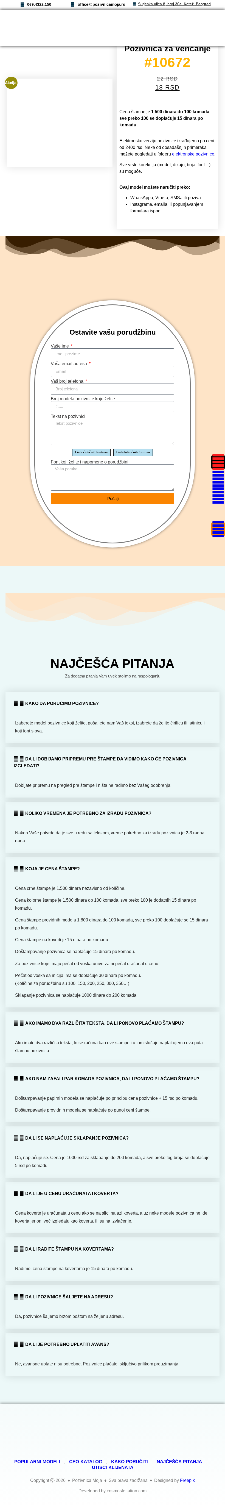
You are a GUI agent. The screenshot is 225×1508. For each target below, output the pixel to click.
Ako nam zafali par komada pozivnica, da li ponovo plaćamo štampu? (112, 1078)
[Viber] (218, 512)
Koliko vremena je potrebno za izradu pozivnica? (88, 813)
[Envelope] (218, 479)
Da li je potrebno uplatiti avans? (67, 1344)
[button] (199, 28)
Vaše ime (60, 346)
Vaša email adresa (69, 364)
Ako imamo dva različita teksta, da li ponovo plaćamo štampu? (104, 1023)
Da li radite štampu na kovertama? (69, 1249)
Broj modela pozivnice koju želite (83, 399)
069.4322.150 (39, 4)
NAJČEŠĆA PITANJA (179, 1461)
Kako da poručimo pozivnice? (62, 703)
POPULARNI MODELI (37, 1461)
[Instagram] (218, 462)
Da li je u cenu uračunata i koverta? (72, 1193)
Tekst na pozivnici (68, 416)
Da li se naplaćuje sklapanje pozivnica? (77, 1138)
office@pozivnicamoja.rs (101, 4)
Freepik (187, 1480)
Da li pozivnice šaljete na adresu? (69, 1297)
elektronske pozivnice (193, 154)
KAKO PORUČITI (129, 1461)
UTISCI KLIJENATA (112, 1467)
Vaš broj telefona (68, 381)
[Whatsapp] (218, 495)
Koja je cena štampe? (52, 869)
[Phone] (218, 529)
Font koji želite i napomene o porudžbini (89, 462)
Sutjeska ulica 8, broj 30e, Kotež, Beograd (174, 4)
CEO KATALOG (85, 1461)
